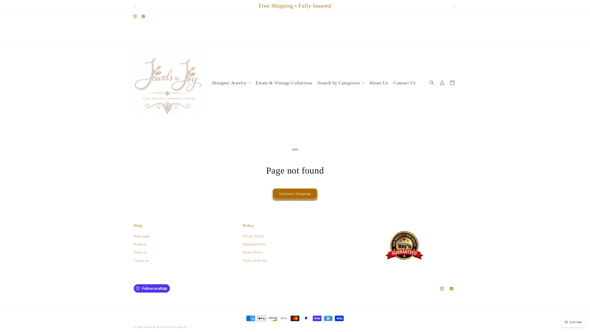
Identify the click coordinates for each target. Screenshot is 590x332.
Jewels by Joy (153, 327)
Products (140, 244)
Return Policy (253, 252)
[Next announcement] (455, 6)
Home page (142, 236)
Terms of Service (255, 260)
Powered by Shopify (174, 327)
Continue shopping (295, 194)
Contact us (141, 260)
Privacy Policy (253, 236)
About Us (140, 252)
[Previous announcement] (135, 6)
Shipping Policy (254, 244)
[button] (231, 83)
